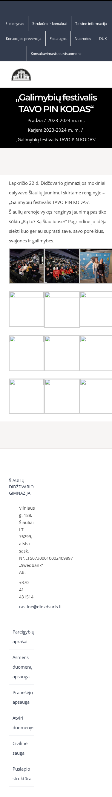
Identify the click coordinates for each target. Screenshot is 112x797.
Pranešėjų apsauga (22, 697)
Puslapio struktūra (22, 773)
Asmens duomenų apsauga (22, 666)
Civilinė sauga (20, 748)
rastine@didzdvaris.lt (26, 607)
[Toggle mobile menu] (100, 76)
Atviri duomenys (22, 722)
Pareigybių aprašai (22, 636)
